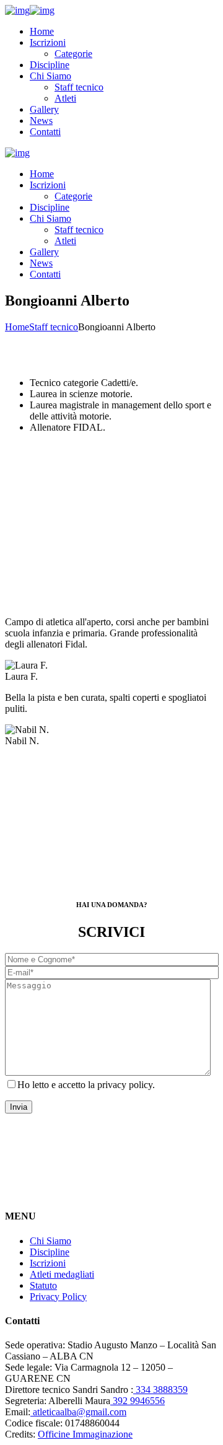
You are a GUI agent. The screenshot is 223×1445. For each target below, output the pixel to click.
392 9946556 (137, 1400)
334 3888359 (160, 1389)
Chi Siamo (50, 1241)
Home (17, 327)
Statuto (43, 1285)
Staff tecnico (53, 327)
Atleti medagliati (62, 1274)
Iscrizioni (48, 1263)
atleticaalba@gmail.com (78, 1412)
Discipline (49, 1252)
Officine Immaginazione (85, 1434)
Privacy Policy (58, 1296)
